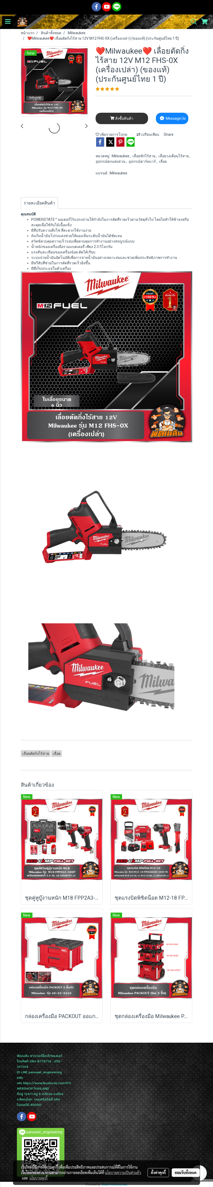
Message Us (175, 118)
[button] (192, 22)
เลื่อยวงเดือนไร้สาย (174, 156)
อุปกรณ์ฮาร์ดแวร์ (143, 161)
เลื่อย (163, 161)
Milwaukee (121, 156)
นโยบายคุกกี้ (38, 1178)
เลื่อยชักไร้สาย (144, 156)
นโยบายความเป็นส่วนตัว (123, 1172)
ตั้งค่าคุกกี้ (158, 1172)
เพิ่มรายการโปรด (113, 134)
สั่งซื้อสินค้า (123, 118)
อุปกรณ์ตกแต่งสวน (111, 161)
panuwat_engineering (45, 1072)
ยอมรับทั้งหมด (186, 1172)
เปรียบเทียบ (149, 134)
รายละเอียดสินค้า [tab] (39, 203)
